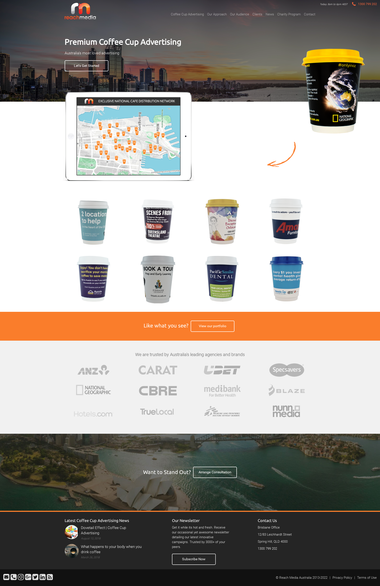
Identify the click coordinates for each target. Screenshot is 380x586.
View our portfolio (212, 326)
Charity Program (289, 14)
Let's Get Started (86, 66)
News (270, 14)
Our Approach (217, 14)
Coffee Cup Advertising (187, 14)
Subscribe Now (193, 559)
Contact (309, 14)
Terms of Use (367, 578)
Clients (257, 14)
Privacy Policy (342, 578)
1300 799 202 (267, 549)
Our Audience (239, 14)
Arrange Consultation (215, 472)
